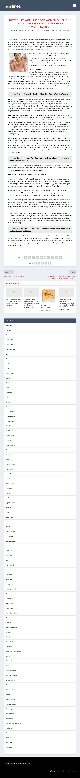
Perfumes (9, 584)
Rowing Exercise (11, 627)
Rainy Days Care (11, 613)
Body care (9, 340)
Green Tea (9, 455)
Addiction (9, 325)
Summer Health (11, 675)
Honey (8, 512)
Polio (7, 594)
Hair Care (9, 459)
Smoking (9, 647)
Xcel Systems (72, 771)
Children (9, 359)
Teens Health (10, 690)
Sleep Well (9, 642)
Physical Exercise (11, 589)
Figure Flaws (10, 436)
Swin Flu (8, 685)
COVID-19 (9, 364)
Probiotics (9, 603)
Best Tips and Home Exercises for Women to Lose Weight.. (13, 301)
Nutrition (9, 570)
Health (8, 479)
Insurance (9, 522)
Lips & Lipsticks (11, 541)
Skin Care (9, 637)
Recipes (8, 623)
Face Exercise (10, 416)
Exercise (8, 402)
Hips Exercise (10, 503)
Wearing (9, 709)
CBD (7, 354)
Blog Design (51, 771)
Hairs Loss (9, 469)
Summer (9, 666)
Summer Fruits (11, 670)
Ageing (8, 330)
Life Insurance (11, 536)
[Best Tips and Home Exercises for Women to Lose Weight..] (14, 292)
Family (8, 426)
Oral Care (9, 575)
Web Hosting (61, 771)
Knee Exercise (10, 531)
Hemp (8, 493)
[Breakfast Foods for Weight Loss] (49, 295)
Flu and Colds (10, 445)
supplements (10, 680)
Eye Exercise (10, 412)
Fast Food (9, 431)
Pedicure (9, 579)
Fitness (8, 440)
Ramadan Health (12, 618)
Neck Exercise (10, 565)
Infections (9, 517)
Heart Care (9, 488)
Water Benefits (11, 699)
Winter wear (10, 733)
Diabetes (9, 383)
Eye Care (9, 407)
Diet (41, 30)
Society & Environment (13, 651)
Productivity (10, 608)
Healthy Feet (10, 483)
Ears (7, 397)
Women (54, 30)
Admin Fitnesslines (23, 30)
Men (7, 560)
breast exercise (11, 344)
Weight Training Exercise (14, 723)
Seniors (8, 632)
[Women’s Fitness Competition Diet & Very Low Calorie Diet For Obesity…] (31, 292)
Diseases (9, 392)
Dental (8, 378)
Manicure (9, 551)
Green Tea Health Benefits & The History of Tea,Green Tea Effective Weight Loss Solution (66, 303)
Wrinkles (9, 747)
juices (8, 527)
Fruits (8, 450)
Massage (9, 555)
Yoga (7, 752)
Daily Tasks (10, 373)
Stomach (9, 661)
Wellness (9, 728)
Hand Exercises (11, 474)
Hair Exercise (10, 464)
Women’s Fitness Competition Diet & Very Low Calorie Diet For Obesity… (31, 302)
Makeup (8, 546)
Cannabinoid (10, 349)
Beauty (8, 335)
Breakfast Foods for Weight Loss (48, 307)
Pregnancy (9, 599)
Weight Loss (47, 30)
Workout (9, 742)
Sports (8, 656)
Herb (7, 498)
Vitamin (8, 694)
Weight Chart (10, 714)
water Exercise (11, 704)
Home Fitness (10, 507)
